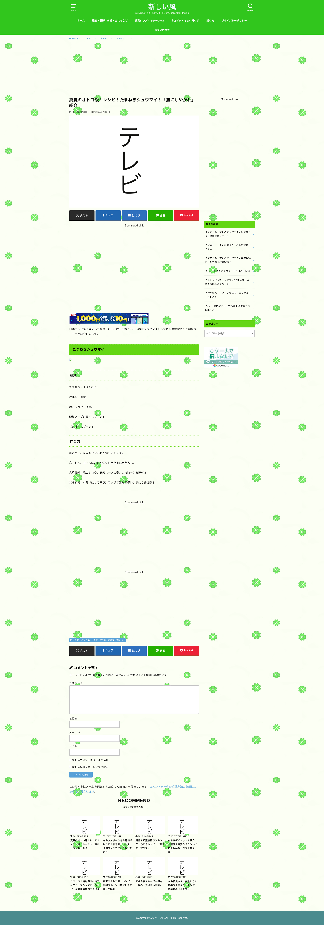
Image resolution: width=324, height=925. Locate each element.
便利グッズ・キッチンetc (149, 20)
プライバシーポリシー (234, 20)
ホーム (81, 20)
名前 (73, 718)
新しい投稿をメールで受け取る (90, 767)
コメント (76, 683)
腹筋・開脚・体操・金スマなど (110, 20)
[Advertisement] (162, 68)
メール (74, 732)
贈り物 (210, 20)
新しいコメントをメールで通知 (90, 760)
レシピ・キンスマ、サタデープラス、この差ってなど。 (98, 640)
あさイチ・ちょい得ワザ (185, 20)
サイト (73, 746)
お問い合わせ (162, 30)
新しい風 (162, 7)
